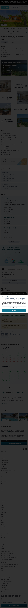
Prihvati (14, 310)
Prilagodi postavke (14, 307)
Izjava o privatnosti (12, 303)
